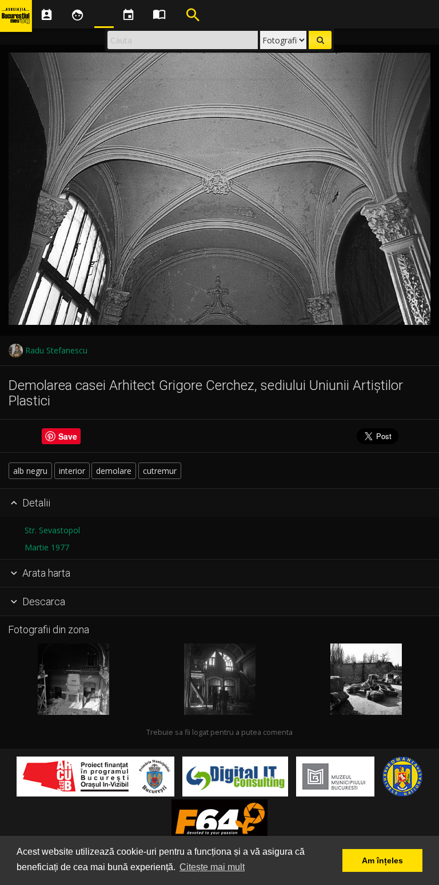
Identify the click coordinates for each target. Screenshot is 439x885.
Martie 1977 (47, 547)
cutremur (160, 470)
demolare (113, 470)
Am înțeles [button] (382, 860)
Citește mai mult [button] (212, 867)
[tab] (219, 503)
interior (72, 470)
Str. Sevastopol (52, 530)
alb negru (30, 470)
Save (67, 436)
